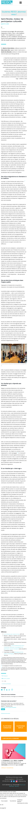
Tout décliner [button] (13, 801)
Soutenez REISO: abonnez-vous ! (14, 13)
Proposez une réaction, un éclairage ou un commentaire (12, 696)
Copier (3, 709)
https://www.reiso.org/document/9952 (8, 707)
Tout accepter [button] (4, 801)
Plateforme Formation (7, 727)
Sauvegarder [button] (3, 808)
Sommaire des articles (5, 713)
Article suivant (6, 678)
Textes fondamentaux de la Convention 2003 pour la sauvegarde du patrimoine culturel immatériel (14, 647)
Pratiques (5, 676)
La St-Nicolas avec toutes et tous (11, 634)
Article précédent (6, 683)
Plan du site (22, 784)
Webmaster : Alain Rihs (14, 786)
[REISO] (7, 3)
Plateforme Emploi (21, 727)
